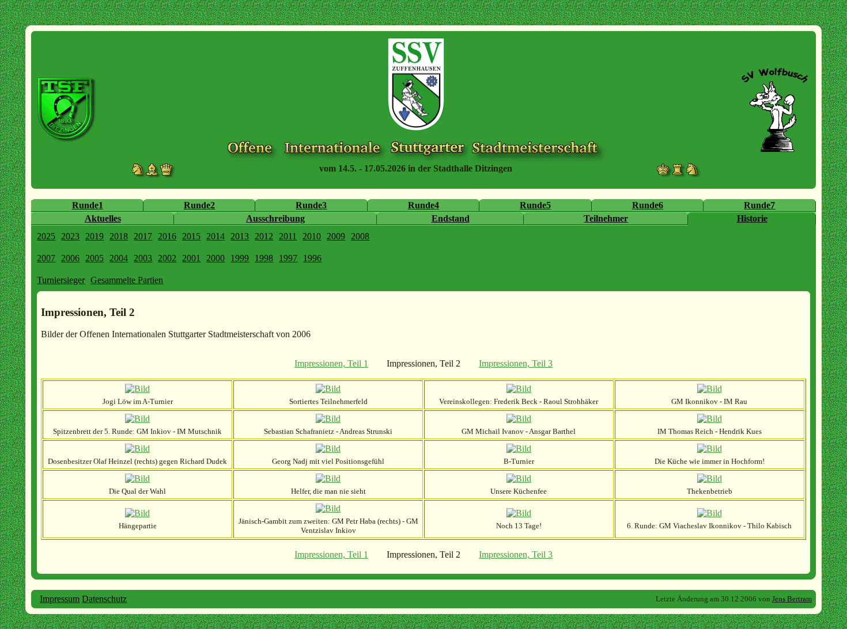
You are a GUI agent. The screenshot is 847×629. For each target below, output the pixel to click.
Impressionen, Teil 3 (516, 363)
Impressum (60, 599)
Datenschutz (104, 599)
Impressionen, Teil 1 (331, 363)
